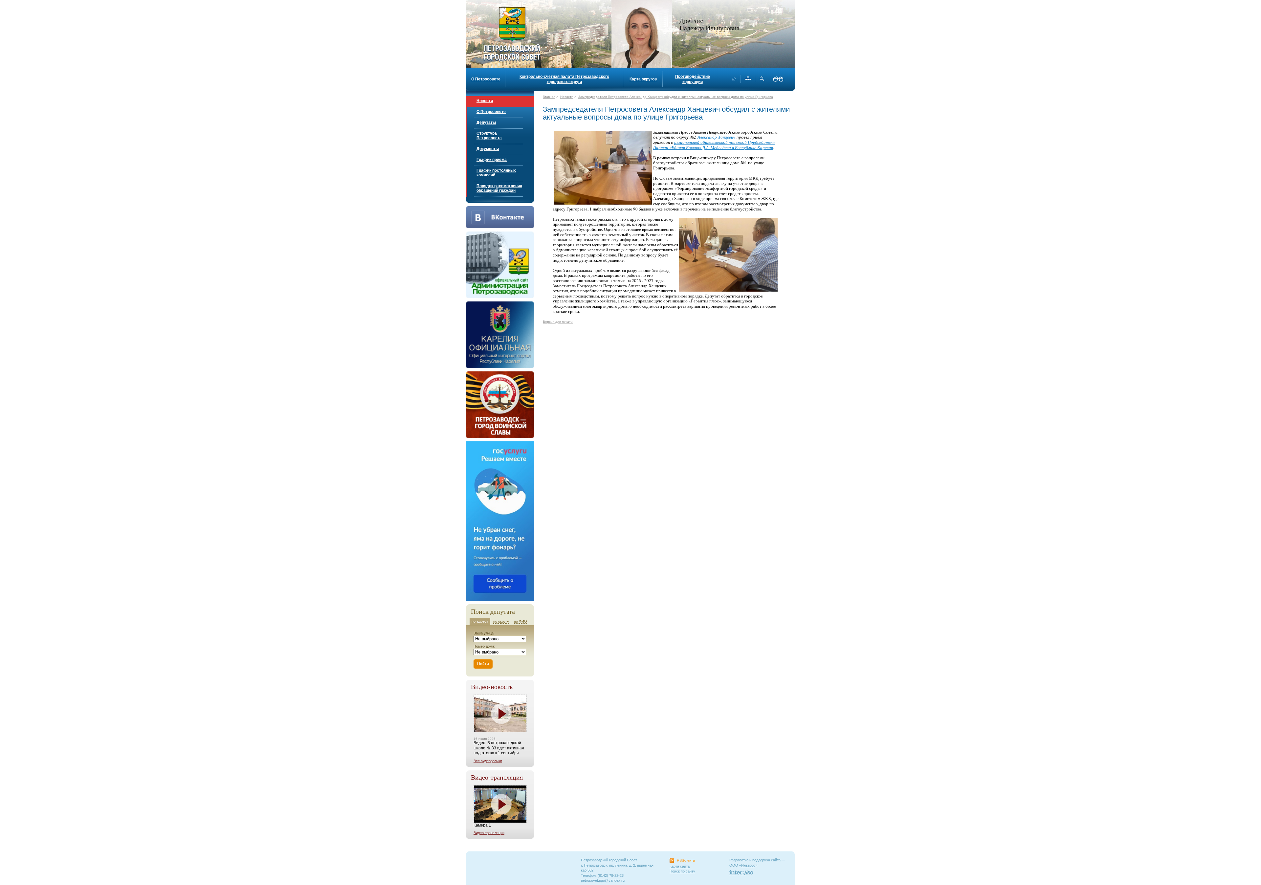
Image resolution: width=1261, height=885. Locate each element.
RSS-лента (686, 860)
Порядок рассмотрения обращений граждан (499, 188)
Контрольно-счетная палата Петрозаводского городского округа (564, 79)
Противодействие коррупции (692, 79)
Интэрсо (748, 865)
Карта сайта (680, 866)
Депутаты (486, 122)
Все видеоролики (488, 761)
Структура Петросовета (489, 135)
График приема (491, 159)
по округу (501, 621)
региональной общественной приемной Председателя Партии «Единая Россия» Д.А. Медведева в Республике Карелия (714, 144)
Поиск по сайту (682, 871)
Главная (549, 97)
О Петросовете (485, 79)
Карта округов (643, 79)
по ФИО (520, 621)
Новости (484, 101)
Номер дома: (484, 646)
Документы (487, 148)
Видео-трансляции (489, 833)
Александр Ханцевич (716, 137)
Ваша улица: (484, 633)
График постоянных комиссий (496, 172)
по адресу (480, 621)
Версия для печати (558, 321)
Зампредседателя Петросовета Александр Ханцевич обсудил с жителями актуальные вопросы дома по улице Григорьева (675, 97)
